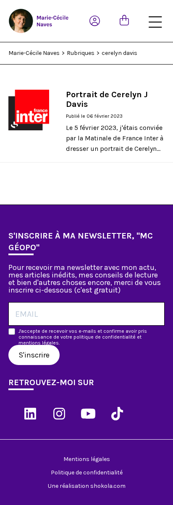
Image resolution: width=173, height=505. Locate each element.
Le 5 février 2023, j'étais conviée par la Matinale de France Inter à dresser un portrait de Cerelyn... (114, 138)
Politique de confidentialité (87, 472)
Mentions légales (86, 459)
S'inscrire (34, 355)
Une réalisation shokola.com (87, 485)
